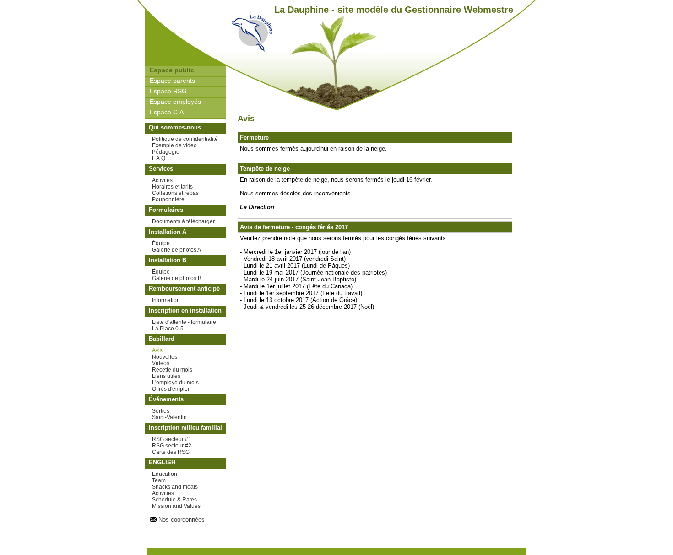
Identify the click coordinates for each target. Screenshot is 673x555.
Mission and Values (176, 506)
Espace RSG (168, 91)
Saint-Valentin (169, 417)
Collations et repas (175, 193)
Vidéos (160, 363)
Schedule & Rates (174, 499)
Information (166, 300)
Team (159, 480)
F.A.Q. (159, 158)
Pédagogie (165, 152)
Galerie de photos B (176, 278)
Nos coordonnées (181, 519)
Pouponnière (168, 199)
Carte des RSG (171, 452)
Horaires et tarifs (172, 186)
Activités (162, 180)
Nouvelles (164, 357)
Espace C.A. (167, 112)
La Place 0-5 (168, 328)
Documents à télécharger (183, 221)
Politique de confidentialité (185, 139)
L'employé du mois (175, 382)
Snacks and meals (175, 487)
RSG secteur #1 (171, 439)
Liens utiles (166, 376)
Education (164, 474)
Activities (163, 493)
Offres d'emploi (170, 389)
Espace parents (172, 80)
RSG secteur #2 (171, 445)
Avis (157, 350)
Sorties (160, 411)
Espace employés (175, 101)
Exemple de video (174, 145)
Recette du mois (172, 369)
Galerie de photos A (176, 250)
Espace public (172, 70)
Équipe (161, 243)
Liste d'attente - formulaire (184, 322)
